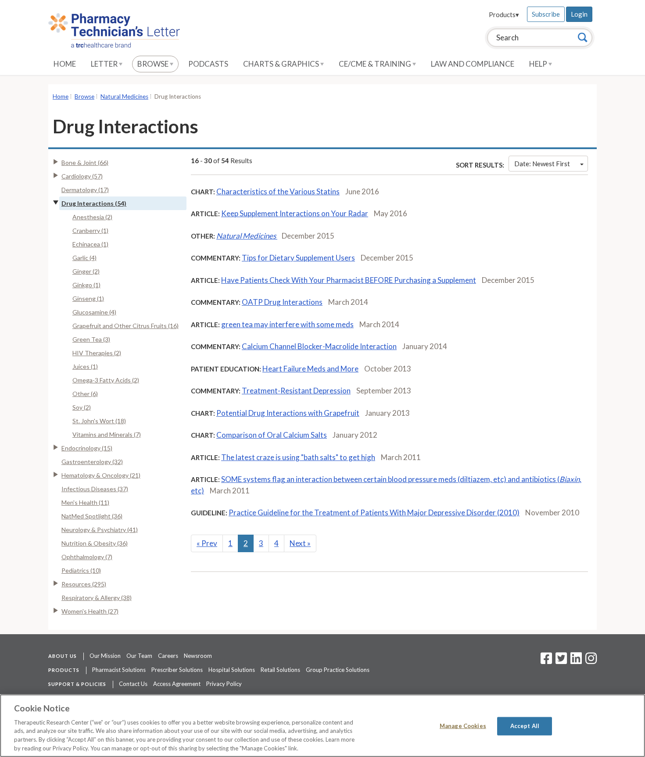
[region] (322, 725)
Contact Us (133, 683)
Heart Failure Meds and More (310, 368)
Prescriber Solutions (177, 669)
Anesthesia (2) (92, 217)
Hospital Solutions (231, 669)
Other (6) (85, 393)
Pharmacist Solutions (119, 669)
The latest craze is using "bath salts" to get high (298, 457)
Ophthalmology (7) (86, 557)
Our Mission (105, 655)
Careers (168, 655)
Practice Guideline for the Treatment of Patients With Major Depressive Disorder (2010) (374, 512)
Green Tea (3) (91, 339)
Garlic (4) (84, 257)
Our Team (139, 655)
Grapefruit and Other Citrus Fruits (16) (125, 325)
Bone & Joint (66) (84, 162)
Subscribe (546, 14)
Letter (105, 63)
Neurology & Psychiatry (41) (99, 529)
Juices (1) (85, 366)
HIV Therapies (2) (96, 353)
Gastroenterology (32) (92, 461)
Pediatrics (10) (81, 570)
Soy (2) (81, 407)
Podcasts (208, 63)
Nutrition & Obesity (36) (94, 543)
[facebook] (546, 660)
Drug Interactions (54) (93, 203)
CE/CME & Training (375, 63)
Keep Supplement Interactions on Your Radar (294, 213)
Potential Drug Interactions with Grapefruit (287, 413)
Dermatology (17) (85, 189)
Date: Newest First (542, 164)
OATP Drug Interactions (282, 302)
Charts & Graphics (281, 63)
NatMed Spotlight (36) (91, 516)
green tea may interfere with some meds (287, 324)
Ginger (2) (86, 271)
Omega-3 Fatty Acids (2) (105, 380)
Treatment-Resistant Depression (296, 390)
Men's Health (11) (85, 502)
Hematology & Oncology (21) (100, 475)
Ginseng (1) (88, 298)
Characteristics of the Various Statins (278, 191)
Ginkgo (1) (86, 285)
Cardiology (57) (82, 176)
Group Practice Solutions (337, 669)
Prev (207, 543)
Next (300, 543)
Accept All (524, 725)
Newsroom (198, 655)
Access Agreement (177, 683)
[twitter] (560, 660)
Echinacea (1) (90, 244)
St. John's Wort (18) (99, 421)
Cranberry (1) (90, 230)
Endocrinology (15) (86, 448)
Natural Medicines (124, 96)
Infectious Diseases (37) (94, 489)
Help (538, 63)
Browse (153, 63)
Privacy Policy (224, 683)
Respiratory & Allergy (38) (96, 597)
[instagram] (591, 660)
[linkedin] (576, 660)
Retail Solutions (280, 669)
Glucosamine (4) (94, 312)
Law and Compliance (472, 63)
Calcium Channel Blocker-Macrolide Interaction (319, 346)
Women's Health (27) (89, 611)
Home (65, 63)
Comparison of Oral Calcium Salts (271, 434)
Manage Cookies (463, 725)
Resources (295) (83, 584)
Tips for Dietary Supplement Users (298, 257)
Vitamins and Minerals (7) (106, 434)
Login (579, 14)
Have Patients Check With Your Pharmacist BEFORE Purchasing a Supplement (348, 280)
